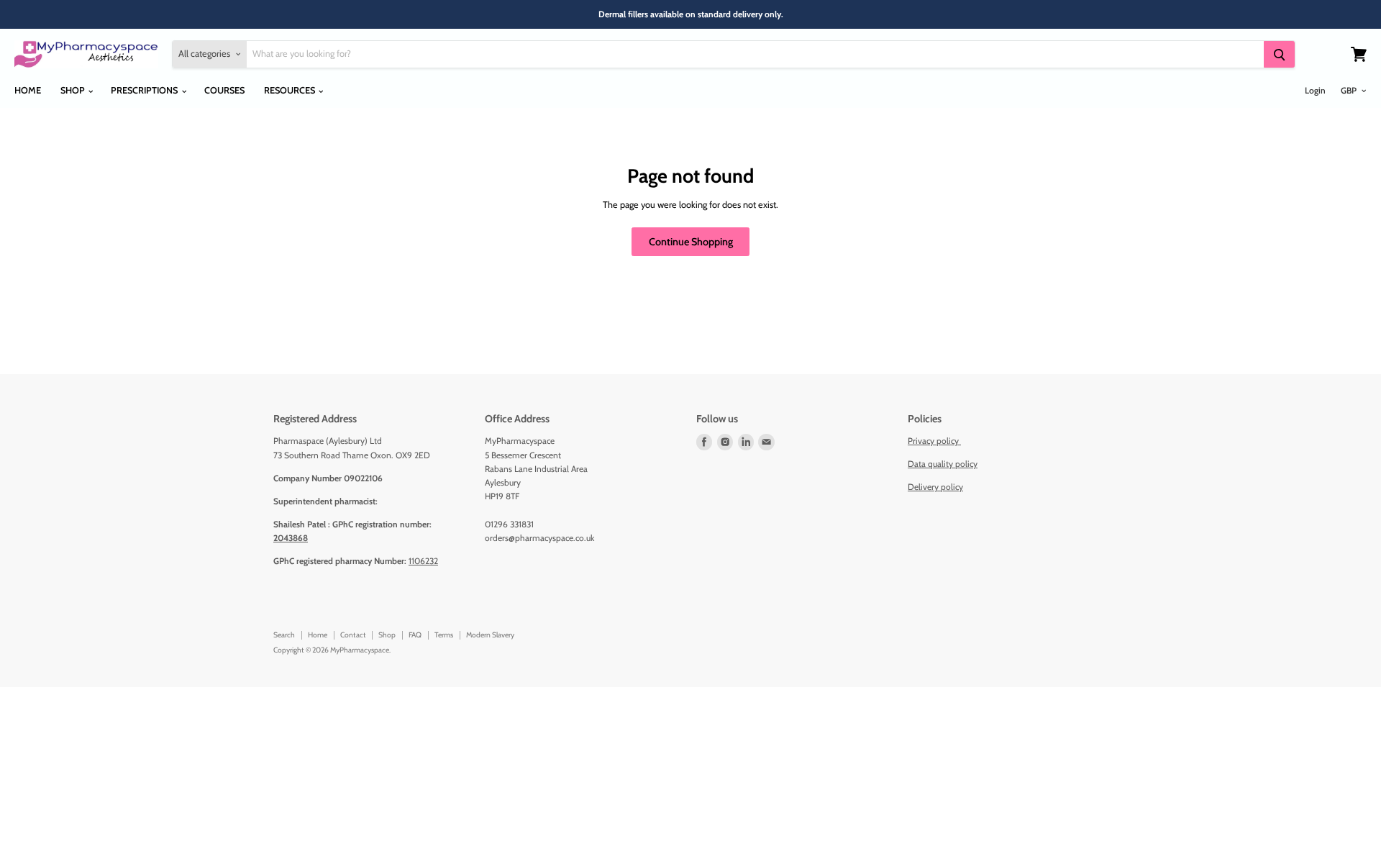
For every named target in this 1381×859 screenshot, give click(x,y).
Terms (443, 635)
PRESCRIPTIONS (145, 90)
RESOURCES (290, 90)
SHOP (73, 90)
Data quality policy (942, 463)
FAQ (415, 635)
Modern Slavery (490, 635)
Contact (353, 635)
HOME (27, 90)
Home (317, 635)
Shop (387, 635)
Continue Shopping (691, 241)
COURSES (224, 90)
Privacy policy (934, 440)
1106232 (423, 560)
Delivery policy (935, 486)
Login (1315, 90)
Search (284, 635)
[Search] (1279, 54)
